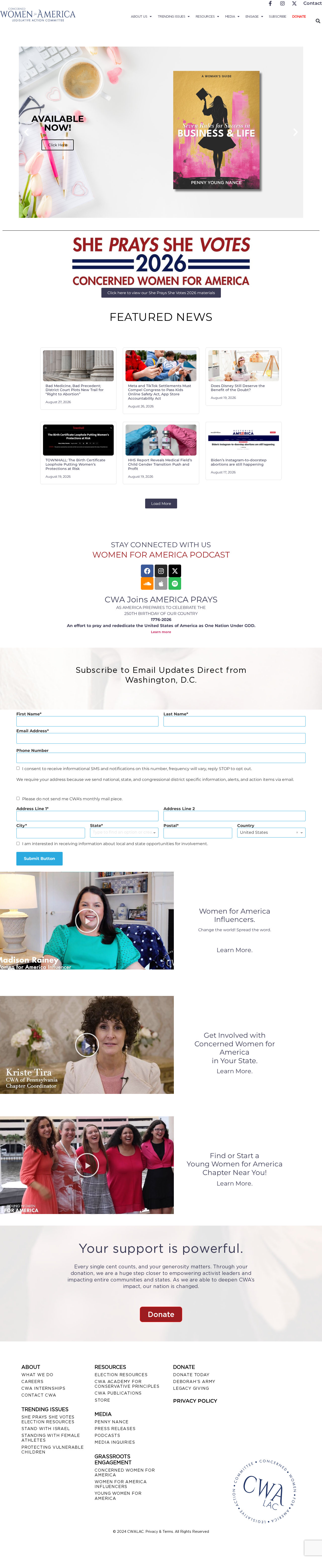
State (95, 826)
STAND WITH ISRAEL (45, 1428)
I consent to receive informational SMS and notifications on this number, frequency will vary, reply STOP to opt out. (137, 768)
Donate (299, 16)
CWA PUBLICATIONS (118, 1393)
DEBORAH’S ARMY (194, 1381)
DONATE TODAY (191, 1374)
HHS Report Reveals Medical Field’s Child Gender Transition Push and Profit (160, 464)
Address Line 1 (31, 809)
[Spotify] (175, 583)
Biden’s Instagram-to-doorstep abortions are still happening (239, 462)
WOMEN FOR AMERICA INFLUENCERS (121, 1484)
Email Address (31, 731)
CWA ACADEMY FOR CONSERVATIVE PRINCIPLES (127, 1384)
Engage (252, 16)
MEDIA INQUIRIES (115, 1442)
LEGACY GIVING (191, 1388)
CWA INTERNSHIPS (43, 1388)
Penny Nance (112, 1421)
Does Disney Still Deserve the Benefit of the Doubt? (238, 388)
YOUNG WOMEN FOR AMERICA (118, 1496)
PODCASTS (107, 1435)
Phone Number (32, 751)
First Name (28, 714)
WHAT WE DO (37, 1374)
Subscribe (277, 16)
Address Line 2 (179, 809)
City (20, 826)
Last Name (175, 714)
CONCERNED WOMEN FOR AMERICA (125, 1472)
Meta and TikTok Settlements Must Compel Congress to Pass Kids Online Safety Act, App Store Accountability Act (159, 392)
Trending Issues (171, 16)
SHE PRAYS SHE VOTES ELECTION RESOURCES (47, 1419)
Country (245, 826)
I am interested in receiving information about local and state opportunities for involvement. (115, 843)
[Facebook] (147, 571)
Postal (170, 826)
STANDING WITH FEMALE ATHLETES (50, 1438)
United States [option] (254, 832)
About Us (139, 16)
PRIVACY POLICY (195, 1401)
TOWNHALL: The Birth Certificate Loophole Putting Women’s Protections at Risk (75, 464)
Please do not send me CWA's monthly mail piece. (72, 798)
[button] (26, 132)
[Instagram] (161, 571)
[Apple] (161, 583)
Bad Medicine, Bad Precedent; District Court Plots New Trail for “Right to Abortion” (75, 390)
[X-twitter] (175, 571)
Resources (205, 16)
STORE (102, 1400)
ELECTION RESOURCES (121, 1374)
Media (230, 16)
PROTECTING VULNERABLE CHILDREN (52, 1449)
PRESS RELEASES (115, 1428)
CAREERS (32, 1381)
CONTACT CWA (38, 1395)
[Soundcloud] (147, 583)
